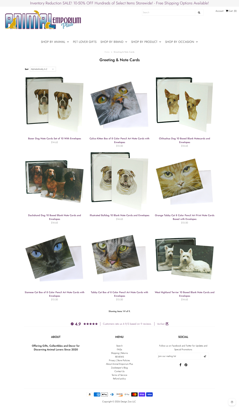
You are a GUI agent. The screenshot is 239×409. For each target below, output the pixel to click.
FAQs (119, 349)
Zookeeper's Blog (119, 367)
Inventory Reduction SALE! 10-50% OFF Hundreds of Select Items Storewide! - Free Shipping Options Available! (119, 3)
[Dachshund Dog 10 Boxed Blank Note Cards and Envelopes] (54, 181)
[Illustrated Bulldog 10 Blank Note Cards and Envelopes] (119, 181)
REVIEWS (119, 356)
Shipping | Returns (119, 353)
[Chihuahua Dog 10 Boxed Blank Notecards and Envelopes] (184, 104)
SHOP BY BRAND (112, 42)
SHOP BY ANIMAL (53, 42)
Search (119, 345)
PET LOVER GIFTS (85, 42)
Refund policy (119, 378)
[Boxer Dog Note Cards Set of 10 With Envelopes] (54, 104)
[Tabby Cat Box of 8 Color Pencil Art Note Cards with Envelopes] (119, 258)
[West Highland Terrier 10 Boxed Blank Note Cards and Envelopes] (184, 258)
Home (107, 52)
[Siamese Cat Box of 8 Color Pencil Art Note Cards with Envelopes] (54, 258)
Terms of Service (119, 375)
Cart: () (232, 11)
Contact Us (119, 371)
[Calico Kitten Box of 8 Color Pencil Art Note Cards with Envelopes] (119, 104)
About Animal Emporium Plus (119, 364)
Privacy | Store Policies (119, 360)
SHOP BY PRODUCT (144, 42)
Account (219, 11)
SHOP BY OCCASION (179, 42)
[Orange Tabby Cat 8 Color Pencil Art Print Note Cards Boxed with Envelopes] (184, 181)
